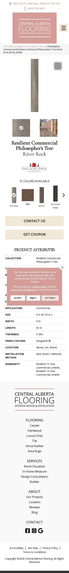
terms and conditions (22, 289)
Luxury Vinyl (28, 46)
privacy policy (39, 286)
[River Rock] (14, 195)
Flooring (16, 46)
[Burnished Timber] (55, 193)
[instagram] (34, 531)
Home (7, 46)
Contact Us (34, 221)
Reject (33, 297)
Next (63, 126)
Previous (5, 126)
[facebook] (27, 531)
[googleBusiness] (40, 531)
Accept (18, 297)
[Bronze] (41, 195)
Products (40, 46)
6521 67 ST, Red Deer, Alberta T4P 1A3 (36, 3)
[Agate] (28, 195)
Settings (50, 297)
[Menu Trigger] (64, 28)
